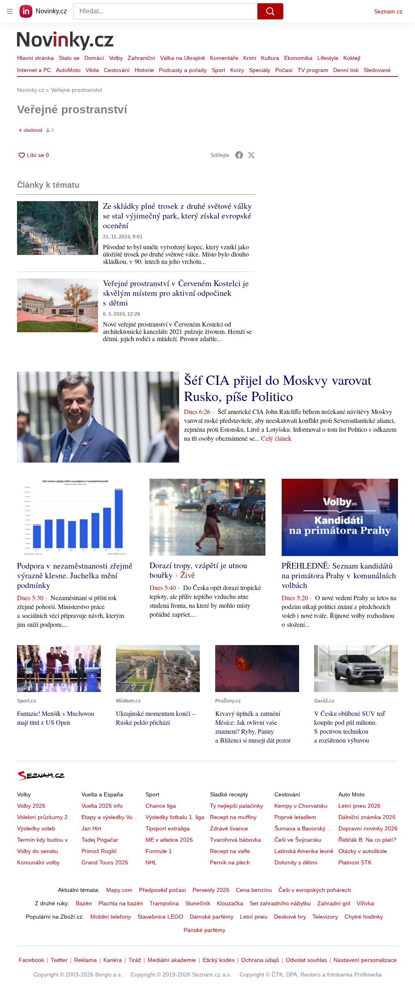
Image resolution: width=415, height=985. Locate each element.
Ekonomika (298, 58)
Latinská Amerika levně (304, 851)
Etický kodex (219, 960)
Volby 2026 (31, 805)
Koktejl (351, 58)
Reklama (85, 960)
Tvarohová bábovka (235, 839)
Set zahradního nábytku (280, 903)
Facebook (31, 960)
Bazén (84, 903)
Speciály (259, 70)
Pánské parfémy (204, 930)
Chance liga (160, 805)
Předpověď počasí (162, 890)
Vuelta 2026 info (102, 805)
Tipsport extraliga (167, 828)
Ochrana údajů (260, 960)
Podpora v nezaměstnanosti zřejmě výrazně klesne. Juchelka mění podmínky (75, 575)
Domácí (94, 58)
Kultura (270, 58)
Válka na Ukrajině (182, 58)
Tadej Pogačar (99, 839)
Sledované (377, 70)
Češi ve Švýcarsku (297, 839)
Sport (218, 70)
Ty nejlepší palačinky (236, 805)
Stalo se (69, 58)
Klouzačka (230, 903)
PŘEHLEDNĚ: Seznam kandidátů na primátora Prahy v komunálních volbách (339, 575)
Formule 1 (158, 851)
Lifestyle (327, 58)
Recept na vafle (230, 851)
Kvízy (237, 70)
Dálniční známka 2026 (367, 817)
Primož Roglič (99, 851)
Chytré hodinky (363, 916)
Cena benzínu (254, 890)
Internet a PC (34, 70)
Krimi (249, 58)
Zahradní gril (333, 903)
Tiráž (134, 960)
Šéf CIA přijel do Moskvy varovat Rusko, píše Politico (277, 387)
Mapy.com (119, 890)
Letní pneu (253, 916)
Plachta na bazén (120, 903)
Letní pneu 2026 (359, 805)
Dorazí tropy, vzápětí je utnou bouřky (198, 570)
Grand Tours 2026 (104, 862)
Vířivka (365, 903)
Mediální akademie (172, 960)
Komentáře (224, 58)
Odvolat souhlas (306, 960)
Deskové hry (290, 916)
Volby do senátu (37, 851)
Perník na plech (230, 862)
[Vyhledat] (270, 11)
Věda (92, 70)
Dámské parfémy (211, 916)
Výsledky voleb (36, 828)
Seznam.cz (388, 11)
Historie (144, 70)
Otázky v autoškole (362, 851)
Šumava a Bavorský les (304, 828)
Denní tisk (346, 70)
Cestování (117, 70)
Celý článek (276, 438)
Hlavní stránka (35, 58)
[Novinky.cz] (65, 42)
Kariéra (112, 960)
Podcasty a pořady (183, 70)
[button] (57, 228)
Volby (116, 58)
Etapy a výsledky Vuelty (111, 817)
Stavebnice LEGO (160, 916)
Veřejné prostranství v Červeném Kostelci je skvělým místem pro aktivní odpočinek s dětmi (176, 293)
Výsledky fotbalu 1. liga (174, 817)
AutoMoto (68, 70)
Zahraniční (141, 58)
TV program (312, 70)
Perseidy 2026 (211, 890)
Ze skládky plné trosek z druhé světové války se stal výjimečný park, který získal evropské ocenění (177, 215)
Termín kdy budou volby (47, 839)
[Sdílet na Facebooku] (239, 155)
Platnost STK (355, 862)
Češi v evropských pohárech (314, 890)
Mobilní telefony (110, 916)
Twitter (59, 960)
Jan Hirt (91, 828)
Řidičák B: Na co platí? (367, 839)
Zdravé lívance (229, 828)
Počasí (284, 70)
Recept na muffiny (233, 817)
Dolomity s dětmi (295, 862)
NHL (151, 862)
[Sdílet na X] (251, 155)
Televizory (325, 916)
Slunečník (197, 903)
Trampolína (164, 903)
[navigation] (9, 11)
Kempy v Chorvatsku (300, 805)
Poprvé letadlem (295, 817)
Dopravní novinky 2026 (368, 828)
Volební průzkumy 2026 (47, 817)
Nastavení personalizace (365, 960)
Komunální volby (38, 862)
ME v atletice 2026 (169, 839)
